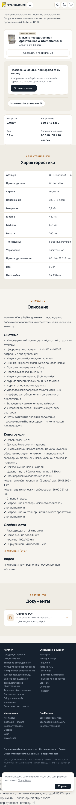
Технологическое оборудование (13, 684)
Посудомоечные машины (18, 18)
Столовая (45, 686)
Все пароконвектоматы (52, 721)
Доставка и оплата (14, 721)
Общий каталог (12, 658)
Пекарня (44, 690)
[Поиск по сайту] (57, 5)
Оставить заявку (24, 88)
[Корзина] (71, 5)
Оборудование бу (13, 698)
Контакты (9, 717)
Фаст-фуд (45, 654)
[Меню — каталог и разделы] (30, 5)
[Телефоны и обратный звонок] (64, 5)
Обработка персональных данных (21, 753)
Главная (8, 14)
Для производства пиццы (17, 674)
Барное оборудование (16, 678)
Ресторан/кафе (48, 658)
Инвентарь (10, 702)
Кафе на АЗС (46, 666)
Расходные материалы (16, 706)
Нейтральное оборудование (19, 670)
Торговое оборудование (17, 690)
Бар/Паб (44, 682)
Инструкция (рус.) (15, 551)
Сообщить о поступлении (38, 52)
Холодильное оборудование (19, 666)
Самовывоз (10, 737)
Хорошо (62, 786)
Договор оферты (47, 749)
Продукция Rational (14, 654)
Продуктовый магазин (52, 674)
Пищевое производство (52, 678)
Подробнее (24, 780)
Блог (6, 733)
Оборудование (22, 14)
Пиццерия (45, 662)
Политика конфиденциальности (20, 749)
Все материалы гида (51, 717)
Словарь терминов (50, 725)
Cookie (62, 749)
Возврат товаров (13, 725)
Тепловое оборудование (17, 662)
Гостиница (45, 670)
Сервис (8, 729)
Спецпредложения (14, 694)
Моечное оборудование (46, 14)
